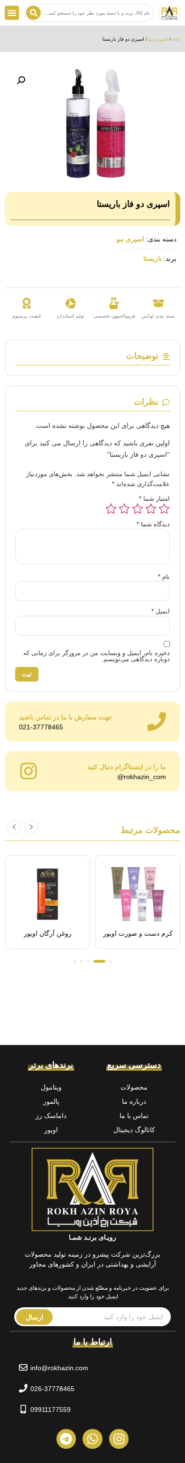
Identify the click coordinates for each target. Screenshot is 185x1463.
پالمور (51, 1101)
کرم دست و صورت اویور (138, 933)
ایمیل (160, 611)
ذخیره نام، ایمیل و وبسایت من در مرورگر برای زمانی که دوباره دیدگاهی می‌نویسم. (96, 656)
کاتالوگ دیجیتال (134, 1130)
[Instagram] (119, 1439)
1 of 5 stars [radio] (164, 508)
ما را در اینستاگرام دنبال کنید (126, 767)
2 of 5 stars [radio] (151, 508)
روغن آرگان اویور (48, 933)
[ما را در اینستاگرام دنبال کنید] (28, 771)
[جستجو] (33, 13)
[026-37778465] (23, 1388)
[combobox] (89, 13)
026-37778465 (52, 1388)
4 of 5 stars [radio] (124, 508)
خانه (176, 39)
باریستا (152, 258)
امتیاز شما (154, 499)
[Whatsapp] (92, 1439)
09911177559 (50, 1409)
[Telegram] (66, 1439)
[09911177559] (23, 1409)
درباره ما (134, 1101)
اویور (51, 1130)
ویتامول (51, 1087)
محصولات (134, 1087)
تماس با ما (134, 1115)
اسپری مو (158, 39)
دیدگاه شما (153, 524)
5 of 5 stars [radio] (111, 508)
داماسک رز (51, 1115)
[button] (12, 13)
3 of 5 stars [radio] (137, 508)
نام (164, 577)
